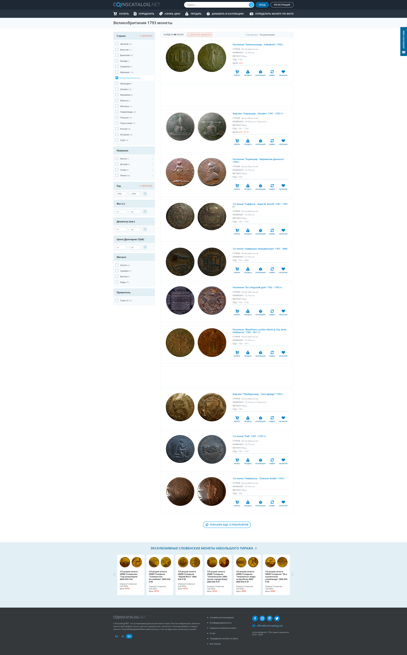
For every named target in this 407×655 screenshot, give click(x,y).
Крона (123, 158)
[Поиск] (251, 4)
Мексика (124, 106)
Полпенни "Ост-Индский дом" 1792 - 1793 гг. (258, 287)
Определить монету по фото (274, 13)
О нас (212, 633)
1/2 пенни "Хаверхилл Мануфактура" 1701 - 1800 (260, 248)
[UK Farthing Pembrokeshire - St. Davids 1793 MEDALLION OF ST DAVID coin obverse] (180, 407)
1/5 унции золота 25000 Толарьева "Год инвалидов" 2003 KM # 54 (129, 575)
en (116, 636)
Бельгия (124, 49)
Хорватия (125, 66)
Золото (123, 265)
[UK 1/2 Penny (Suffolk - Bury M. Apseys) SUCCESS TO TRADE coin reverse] (212, 216)
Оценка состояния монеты (223, 628)
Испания (124, 134)
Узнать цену (172, 13)
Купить (124, 13)
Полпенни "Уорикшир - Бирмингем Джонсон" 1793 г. (258, 160)
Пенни (123, 175)
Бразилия (125, 55)
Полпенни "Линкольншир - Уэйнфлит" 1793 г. (258, 44)
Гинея (123, 169)
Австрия (124, 43)
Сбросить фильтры (200, 34)
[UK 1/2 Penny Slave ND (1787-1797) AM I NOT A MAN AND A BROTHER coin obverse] (180, 449)
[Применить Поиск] (145, 194)
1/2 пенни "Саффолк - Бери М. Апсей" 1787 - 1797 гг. (260, 205)
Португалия (126, 123)
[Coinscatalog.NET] (136, 4)
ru (129, 636)
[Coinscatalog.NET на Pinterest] (269, 618)
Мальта (124, 100)
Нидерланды (126, 111)
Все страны (215, 643)
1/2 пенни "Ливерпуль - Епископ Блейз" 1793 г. (259, 478)
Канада (123, 60)
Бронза (123, 276)
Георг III (124, 300)
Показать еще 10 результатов (229, 524)
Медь (123, 282)
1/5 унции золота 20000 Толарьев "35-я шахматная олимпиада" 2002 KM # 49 (276, 576)
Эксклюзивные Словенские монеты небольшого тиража (202, 548)
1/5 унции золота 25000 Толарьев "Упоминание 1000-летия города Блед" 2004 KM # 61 (217, 576)
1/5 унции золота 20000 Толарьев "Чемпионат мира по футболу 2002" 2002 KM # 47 (245, 576)
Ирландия (125, 83)
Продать (196, 13)
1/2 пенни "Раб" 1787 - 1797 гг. (249, 436)
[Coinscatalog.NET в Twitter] (277, 618)
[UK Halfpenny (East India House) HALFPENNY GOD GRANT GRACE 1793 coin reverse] (212, 300)
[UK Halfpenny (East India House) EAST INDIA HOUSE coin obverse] (180, 300)
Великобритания (128, 78)
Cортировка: (252, 34)
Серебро (124, 270)
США (122, 140)
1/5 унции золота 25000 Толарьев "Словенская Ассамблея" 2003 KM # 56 (159, 576)
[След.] (290, 574)
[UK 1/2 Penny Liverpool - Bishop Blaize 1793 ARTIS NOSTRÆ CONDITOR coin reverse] (211, 491)
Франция (124, 72)
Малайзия (125, 94)
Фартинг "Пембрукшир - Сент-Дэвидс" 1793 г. (258, 394)
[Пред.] (117, 574)
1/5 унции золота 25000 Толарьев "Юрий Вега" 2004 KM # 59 (187, 575)
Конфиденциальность (221, 622)
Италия (123, 89)
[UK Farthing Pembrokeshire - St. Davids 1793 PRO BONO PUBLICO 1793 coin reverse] (212, 407)
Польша (124, 117)
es (123, 636)
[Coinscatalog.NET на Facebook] (255, 618)
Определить (146, 13)
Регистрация (282, 4)
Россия (123, 128)
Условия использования (222, 617)
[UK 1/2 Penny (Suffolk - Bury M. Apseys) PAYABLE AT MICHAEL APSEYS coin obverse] (180, 216)
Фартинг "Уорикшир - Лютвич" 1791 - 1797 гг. (258, 113)
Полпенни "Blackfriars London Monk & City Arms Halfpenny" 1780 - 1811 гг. (259, 331)
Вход (262, 4)
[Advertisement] (227, 96)
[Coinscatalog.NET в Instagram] (262, 618)
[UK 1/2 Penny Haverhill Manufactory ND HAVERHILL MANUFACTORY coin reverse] (212, 261)
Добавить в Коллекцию (228, 13)
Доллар (124, 164)
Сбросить (147, 35)
